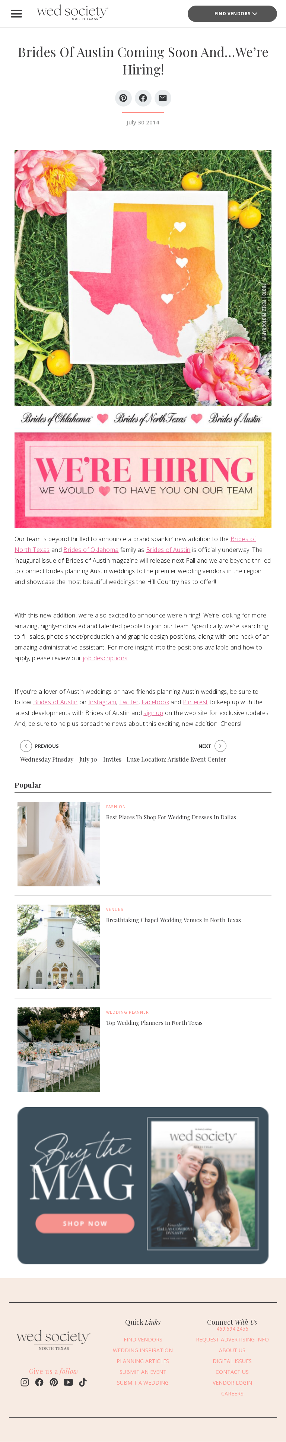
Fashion (116, 806)
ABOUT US (232, 1350)
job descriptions (105, 658)
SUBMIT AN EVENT (143, 1371)
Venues (115, 909)
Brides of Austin (168, 550)
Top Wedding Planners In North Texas (154, 1022)
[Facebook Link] (39, 1383)
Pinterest (195, 702)
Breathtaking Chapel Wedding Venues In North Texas (173, 920)
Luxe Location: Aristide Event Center (176, 759)
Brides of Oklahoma (90, 550)
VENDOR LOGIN (232, 1382)
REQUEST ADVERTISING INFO (232, 1339)
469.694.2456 (232, 1328)
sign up (153, 713)
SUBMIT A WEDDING (143, 1382)
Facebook (155, 702)
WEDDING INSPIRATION (143, 1350)
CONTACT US (232, 1371)
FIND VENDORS (232, 13)
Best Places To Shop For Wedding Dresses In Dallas (171, 817)
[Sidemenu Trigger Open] (16, 13)
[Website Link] (54, 1351)
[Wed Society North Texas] (72, 14)
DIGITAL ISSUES (232, 1361)
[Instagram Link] (25, 1383)
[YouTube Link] (68, 1383)
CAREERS (232, 1393)
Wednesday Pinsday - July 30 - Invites (70, 759)
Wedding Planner (127, 1012)
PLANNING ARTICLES (143, 1361)
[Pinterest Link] (54, 1383)
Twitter (129, 702)
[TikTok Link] (83, 1383)
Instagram (102, 702)
